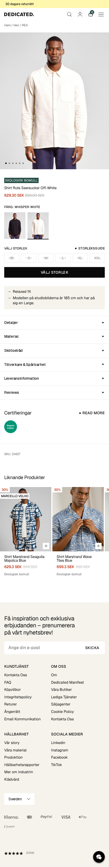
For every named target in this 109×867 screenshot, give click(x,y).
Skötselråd (13, 350)
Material (11, 336)
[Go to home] (19, 14)
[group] (25, 534)
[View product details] (25, 564)
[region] (54, 534)
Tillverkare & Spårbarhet (25, 364)
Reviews (11, 392)
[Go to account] (80, 14)
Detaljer (11, 322)
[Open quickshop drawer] (46, 546)
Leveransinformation (21, 378)
